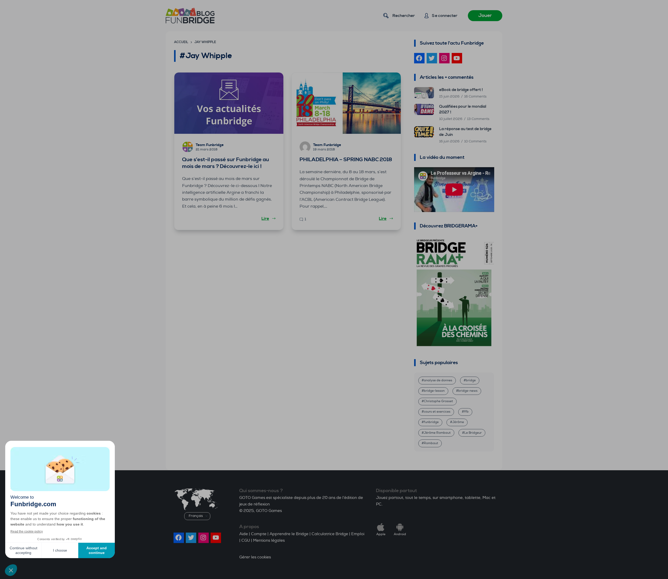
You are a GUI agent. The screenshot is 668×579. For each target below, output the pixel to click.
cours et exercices (437, 412)
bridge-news (468, 391)
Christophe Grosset (438, 401)
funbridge (431, 422)
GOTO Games (269, 510)
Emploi (357, 534)
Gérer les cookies (255, 557)
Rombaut (431, 443)
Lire (265, 218)
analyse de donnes (438, 380)
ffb (466, 412)
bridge (471, 380)
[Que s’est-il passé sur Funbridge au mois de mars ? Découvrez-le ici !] (228, 103)
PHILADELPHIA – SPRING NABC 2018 (346, 159)
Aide (243, 534)
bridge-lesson (434, 391)
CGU (245, 540)
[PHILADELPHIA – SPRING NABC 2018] (346, 103)
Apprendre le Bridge (289, 534)
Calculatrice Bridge (330, 534)
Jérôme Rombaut (437, 433)
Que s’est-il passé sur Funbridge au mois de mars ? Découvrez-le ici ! (225, 163)
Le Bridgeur (473, 433)
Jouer (485, 16)
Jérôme (458, 422)
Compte (258, 534)
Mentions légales (269, 540)
